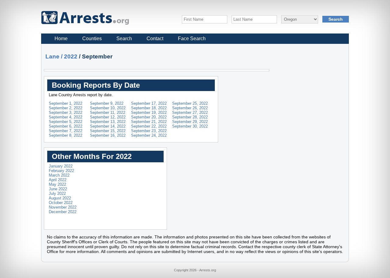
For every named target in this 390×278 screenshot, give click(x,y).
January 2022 (61, 166)
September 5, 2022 (65, 121)
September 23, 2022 (149, 130)
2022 (70, 56)
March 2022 (59, 175)
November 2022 (62, 207)
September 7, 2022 (65, 130)
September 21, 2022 (149, 121)
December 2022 (62, 211)
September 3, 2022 (65, 112)
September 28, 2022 (190, 117)
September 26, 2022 (190, 108)
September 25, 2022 (190, 103)
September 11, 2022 (107, 112)
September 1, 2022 (65, 103)
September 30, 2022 (190, 126)
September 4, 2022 (65, 117)
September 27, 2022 (190, 112)
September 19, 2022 (149, 112)
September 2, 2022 (65, 108)
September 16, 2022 (108, 135)
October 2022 (61, 202)
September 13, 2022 (108, 121)
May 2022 (57, 184)
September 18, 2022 (149, 108)
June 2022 (58, 189)
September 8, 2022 (65, 135)
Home (61, 38)
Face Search (192, 38)
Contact (155, 38)
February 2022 (61, 170)
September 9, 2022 (106, 103)
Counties (92, 38)
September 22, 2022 (149, 126)
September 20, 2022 (149, 117)
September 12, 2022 (108, 117)
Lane (52, 56)
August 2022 (60, 198)
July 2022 (57, 193)
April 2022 (57, 180)
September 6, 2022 (65, 126)
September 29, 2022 (190, 121)
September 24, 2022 (149, 135)
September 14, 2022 (108, 126)
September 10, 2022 (108, 108)
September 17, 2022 (149, 103)
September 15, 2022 (108, 130)
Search (124, 38)
